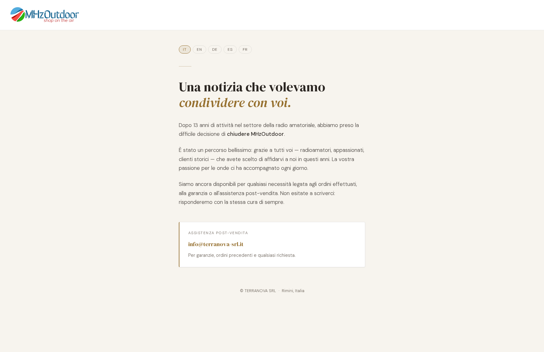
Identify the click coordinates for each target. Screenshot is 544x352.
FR (245, 49)
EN (199, 49)
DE (215, 49)
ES (230, 49)
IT (185, 49)
